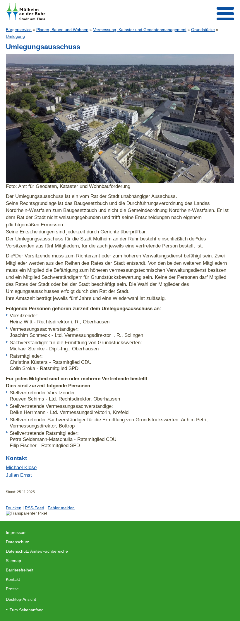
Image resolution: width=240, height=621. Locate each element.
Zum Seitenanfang (26, 610)
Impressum (16, 532)
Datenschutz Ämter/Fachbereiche (37, 551)
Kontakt (13, 579)
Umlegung (15, 36)
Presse (12, 588)
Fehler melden (61, 507)
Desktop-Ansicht (21, 599)
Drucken (13, 507)
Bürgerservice (19, 29)
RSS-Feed (34, 507)
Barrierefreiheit (19, 570)
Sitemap (13, 560)
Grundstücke (203, 29)
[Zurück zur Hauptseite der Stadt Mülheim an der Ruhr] (25, 11)
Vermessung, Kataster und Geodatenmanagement (139, 29)
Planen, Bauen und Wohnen (62, 29)
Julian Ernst (19, 475)
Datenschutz (17, 541)
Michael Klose (21, 467)
